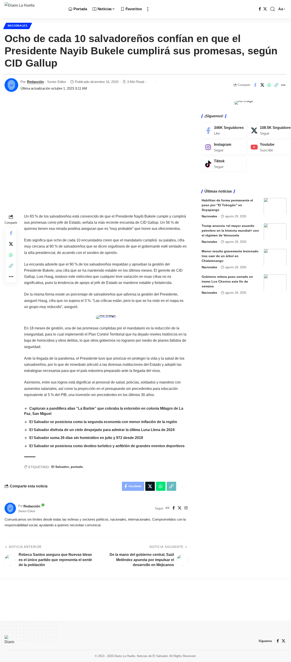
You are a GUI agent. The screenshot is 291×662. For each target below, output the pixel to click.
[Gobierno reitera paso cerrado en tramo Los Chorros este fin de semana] (275, 282)
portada (77, 467)
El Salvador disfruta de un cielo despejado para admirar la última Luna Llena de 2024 (102, 430)
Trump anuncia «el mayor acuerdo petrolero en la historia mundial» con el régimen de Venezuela (230, 230)
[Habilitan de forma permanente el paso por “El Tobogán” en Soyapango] (275, 206)
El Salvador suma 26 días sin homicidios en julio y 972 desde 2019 (86, 438)
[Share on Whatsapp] (269, 85)
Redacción (35, 82)
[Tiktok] (224, 164)
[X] (265, 9)
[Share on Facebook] (255, 85)
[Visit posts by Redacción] (11, 85)
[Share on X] (262, 85)
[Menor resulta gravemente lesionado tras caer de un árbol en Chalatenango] (275, 257)
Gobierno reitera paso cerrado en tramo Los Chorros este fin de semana (227, 281)
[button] (148, 9)
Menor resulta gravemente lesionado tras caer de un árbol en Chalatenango (230, 255)
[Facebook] (260, 9)
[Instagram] (186, 508)
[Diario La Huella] (33, 9)
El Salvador (60, 467)
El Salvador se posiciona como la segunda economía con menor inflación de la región (103, 422)
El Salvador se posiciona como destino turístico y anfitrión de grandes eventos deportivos (107, 446)
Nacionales (18, 25)
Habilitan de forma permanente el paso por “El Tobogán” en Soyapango (227, 204)
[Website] (167, 508)
